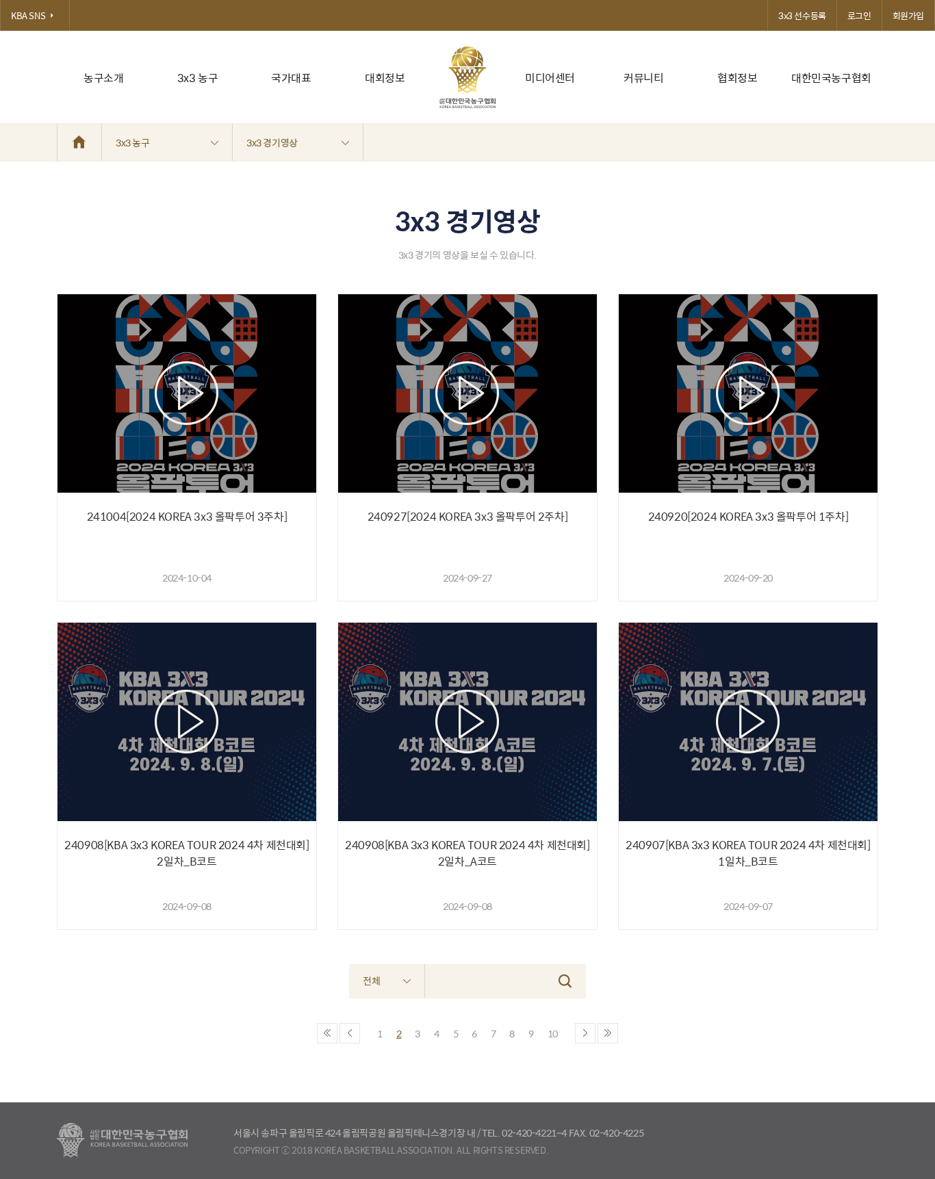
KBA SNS (28, 15)
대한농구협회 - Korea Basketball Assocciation (122, 1140)
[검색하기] (565, 981)
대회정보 (385, 77)
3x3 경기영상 (272, 142)
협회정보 (737, 77)
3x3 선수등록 (802, 15)
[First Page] (327, 1033)
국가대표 (291, 77)
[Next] (585, 1033)
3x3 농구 (197, 77)
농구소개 (103, 77)
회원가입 (908, 15)
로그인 (859, 15)
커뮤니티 (643, 77)
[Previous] (350, 1033)
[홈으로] (79, 142)
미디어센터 (550, 77)
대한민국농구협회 (831, 77)
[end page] (608, 1033)
